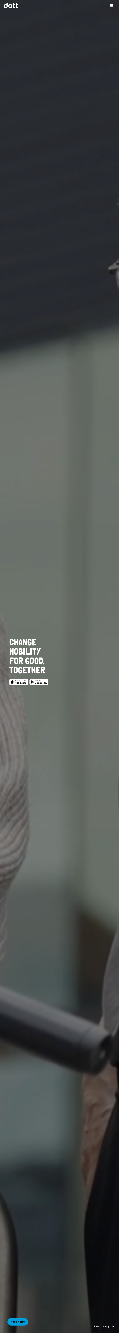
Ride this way (102, 1326)
